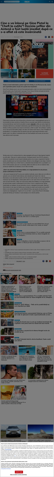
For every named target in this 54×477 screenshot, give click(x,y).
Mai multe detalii (8, 449)
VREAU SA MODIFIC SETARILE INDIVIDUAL (18, 474)
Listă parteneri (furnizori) (6, 468)
